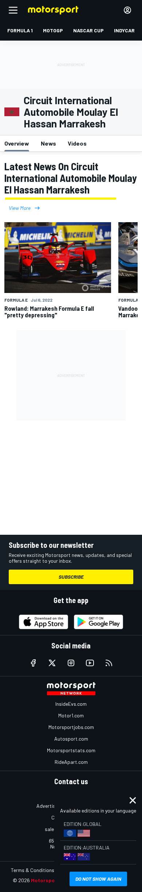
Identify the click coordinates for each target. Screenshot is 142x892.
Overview (16, 143)
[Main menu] (13, 10)
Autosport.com (71, 739)
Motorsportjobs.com (71, 727)
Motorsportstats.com (71, 750)
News (48, 143)
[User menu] (127, 10)
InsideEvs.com (71, 704)
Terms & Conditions (32, 870)
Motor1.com (71, 715)
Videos (77, 143)
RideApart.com (71, 762)
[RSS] (109, 663)
